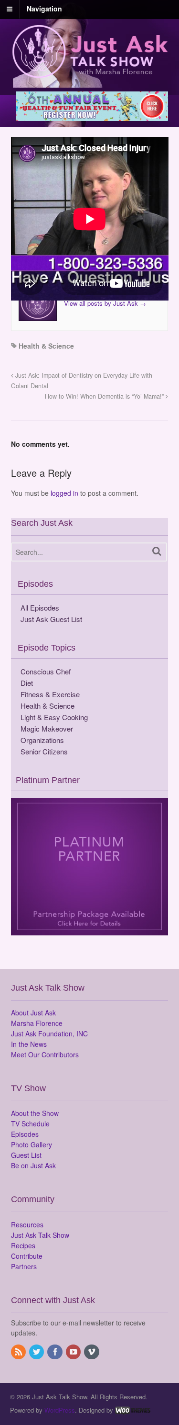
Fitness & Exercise (50, 694)
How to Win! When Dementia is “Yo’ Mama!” (105, 396)
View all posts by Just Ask (105, 303)
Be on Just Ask (33, 1165)
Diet (27, 683)
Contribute (26, 1256)
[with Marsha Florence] (89, 73)
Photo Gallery (31, 1144)
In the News (29, 1044)
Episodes (25, 1134)
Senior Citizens (44, 751)
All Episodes (40, 607)
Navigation (44, 8)
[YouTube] (74, 1352)
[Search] (156, 551)
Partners (24, 1266)
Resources (27, 1224)
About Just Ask (33, 1012)
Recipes (23, 1245)
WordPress (59, 1410)
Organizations (42, 740)
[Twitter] (37, 1352)
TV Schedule (30, 1123)
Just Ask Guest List (51, 619)
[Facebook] (55, 1352)
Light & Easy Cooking (54, 717)
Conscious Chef (46, 671)
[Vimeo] (92, 1352)
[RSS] (19, 1352)
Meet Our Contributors (45, 1054)
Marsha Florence (37, 1023)
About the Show (35, 1113)
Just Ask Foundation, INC (49, 1033)
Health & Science (46, 346)
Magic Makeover (47, 728)
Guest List (26, 1155)
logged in (64, 493)
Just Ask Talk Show (40, 1235)
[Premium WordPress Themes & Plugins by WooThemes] (132, 1410)
